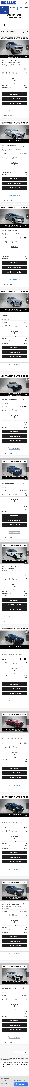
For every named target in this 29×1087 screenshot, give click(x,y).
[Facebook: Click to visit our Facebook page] (17, 7)
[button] (4, 10)
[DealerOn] (5, 1078)
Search (22, 25)
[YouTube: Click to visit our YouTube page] (21, 7)
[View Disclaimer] (16, 73)
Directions (12, 7)
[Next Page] (18, 1052)
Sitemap (15, 1080)
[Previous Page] (15, 1052)
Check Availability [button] (14, 99)
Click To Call (14, 94)
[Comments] (26, 73)
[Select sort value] (26, 31)
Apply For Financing (14, 103)
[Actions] (26, 61)
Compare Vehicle (8, 115)
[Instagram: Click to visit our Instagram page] (17, 9)
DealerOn (11, 1080)
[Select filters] (23, 31)
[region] (15, 88)
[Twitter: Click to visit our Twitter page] (19, 7)
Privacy (19, 1080)
